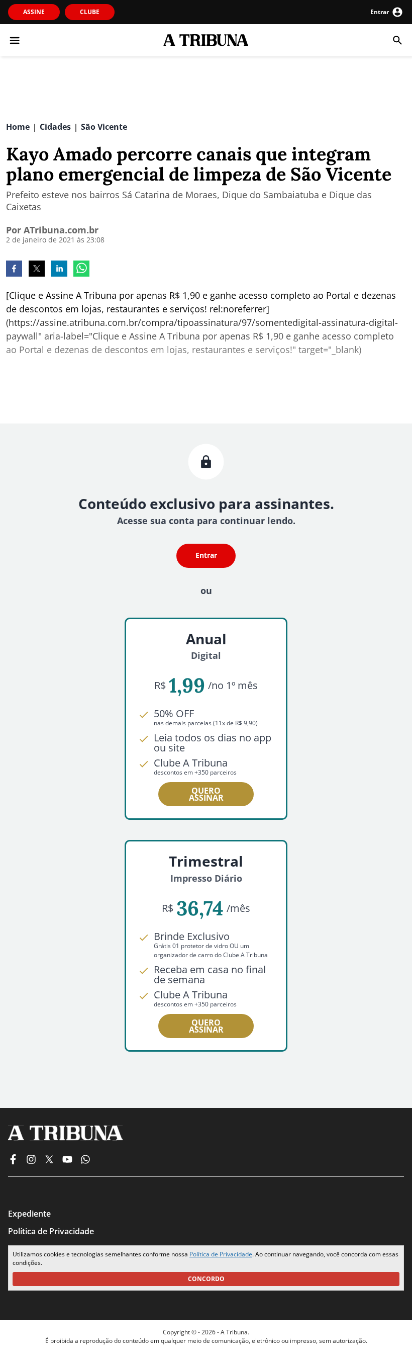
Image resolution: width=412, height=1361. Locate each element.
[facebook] (14, 270)
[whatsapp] (81, 270)
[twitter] (37, 270)
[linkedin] (59, 270)
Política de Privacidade (220, 1254)
